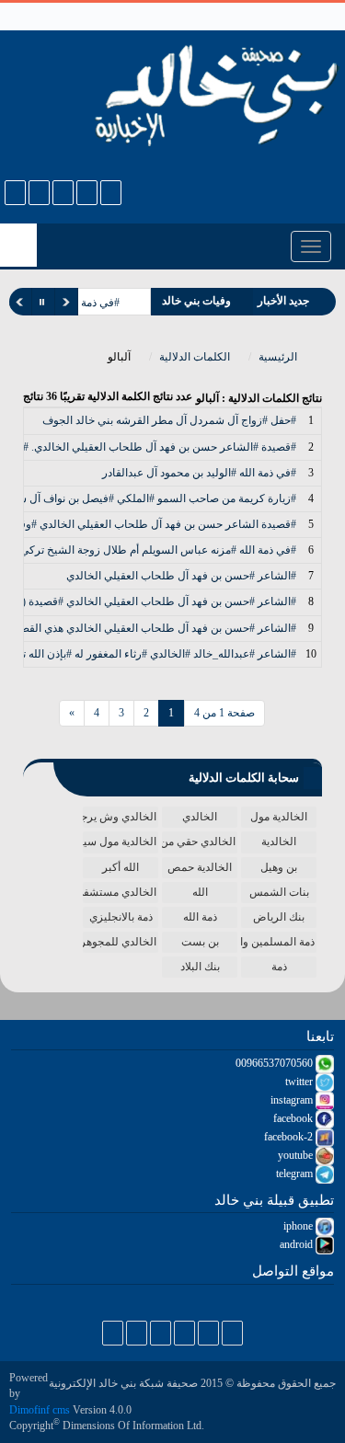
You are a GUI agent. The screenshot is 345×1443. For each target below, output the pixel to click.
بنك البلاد (200, 966)
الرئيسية (279, 356)
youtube (297, 1155)
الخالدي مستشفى (119, 892)
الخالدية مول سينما (119, 841)
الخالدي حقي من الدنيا (199, 841)
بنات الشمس (279, 892)
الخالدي (199, 816)
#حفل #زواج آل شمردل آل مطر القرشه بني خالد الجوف (169, 420)
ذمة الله (200, 916)
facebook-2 (290, 1136)
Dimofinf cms (39, 1409)
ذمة (279, 966)
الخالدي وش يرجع (119, 816)
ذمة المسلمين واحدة (278, 941)
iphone (299, 1226)
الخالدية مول (278, 816)
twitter (300, 1081)
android (298, 1244)
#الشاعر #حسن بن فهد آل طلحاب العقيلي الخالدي (181, 575)
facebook (294, 1118)
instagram (293, 1100)
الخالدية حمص (199, 867)
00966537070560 (276, 1063)
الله (200, 892)
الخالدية (278, 841)
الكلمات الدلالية (196, 356)
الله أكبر (120, 867)
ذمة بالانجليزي (121, 916)
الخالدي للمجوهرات (119, 941)
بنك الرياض (279, 916)
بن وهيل (278, 867)
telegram (296, 1173)
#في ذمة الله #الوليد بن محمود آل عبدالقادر (199, 472)
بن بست (200, 941)
